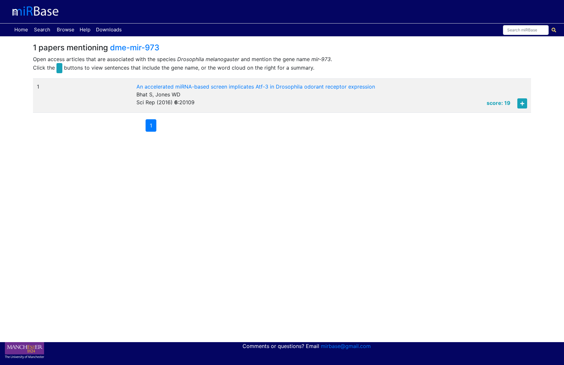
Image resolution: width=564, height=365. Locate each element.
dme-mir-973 (134, 47)
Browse (65, 29)
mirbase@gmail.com (346, 346)
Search (42, 29)
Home (22, 29)
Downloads (109, 29)
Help (85, 29)
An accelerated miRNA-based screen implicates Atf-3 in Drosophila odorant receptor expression (255, 86)
